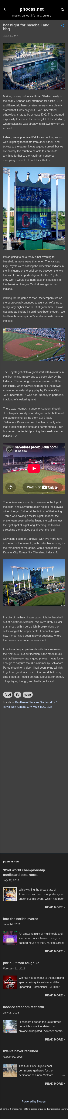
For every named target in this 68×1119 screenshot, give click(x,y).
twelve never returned (20, 1051)
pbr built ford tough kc (21, 963)
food (8, 694)
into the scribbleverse (20, 919)
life (17, 694)
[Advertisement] (34, 823)
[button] (62, 26)
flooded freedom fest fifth (23, 1007)
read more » (55, 907)
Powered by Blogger (34, 1101)
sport (27, 694)
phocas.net (32, 9)
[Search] (62, 10)
